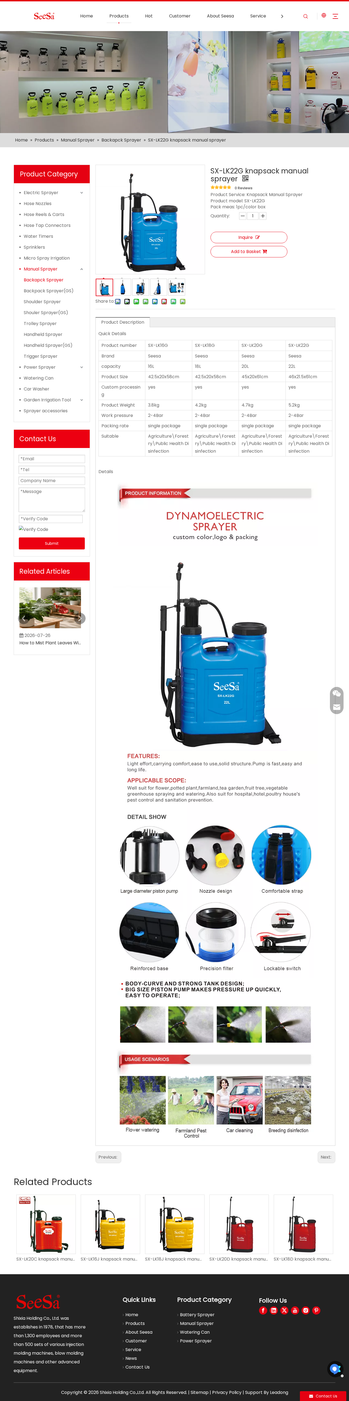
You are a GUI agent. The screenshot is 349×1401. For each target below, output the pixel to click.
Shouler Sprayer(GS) (46, 312)
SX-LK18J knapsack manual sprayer (110, 1259)
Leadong (279, 1392)
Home (86, 16)
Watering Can (38, 378)
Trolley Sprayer (40, 323)
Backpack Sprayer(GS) (49, 291)
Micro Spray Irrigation (47, 258)
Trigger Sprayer (41, 356)
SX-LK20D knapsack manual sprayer (174, 1259)
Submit (52, 543)
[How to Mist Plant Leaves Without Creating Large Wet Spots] (50, 628)
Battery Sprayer (197, 1315)
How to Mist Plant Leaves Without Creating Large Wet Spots (50, 643)
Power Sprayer (40, 367)
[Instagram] (306, 1310)
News (131, 1358)
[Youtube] (295, 1310)
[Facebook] (263, 1310)
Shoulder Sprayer (42, 302)
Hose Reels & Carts (44, 214)
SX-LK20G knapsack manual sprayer (303, 1259)
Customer (180, 16)
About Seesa (220, 16)
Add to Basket (246, 251)
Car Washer (36, 389)
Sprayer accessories (46, 411)
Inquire (245, 237)
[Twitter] (284, 1310)
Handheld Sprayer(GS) (48, 345)
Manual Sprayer (41, 269)
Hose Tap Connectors (47, 225)
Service (258, 16)
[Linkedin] (274, 1310)
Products (119, 16)
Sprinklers (34, 247)
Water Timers (38, 236)
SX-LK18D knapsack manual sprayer (238, 1259)
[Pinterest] (316, 1310)
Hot (149, 16)
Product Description (122, 322)
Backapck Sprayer (44, 280)
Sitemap (200, 1392)
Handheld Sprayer (43, 334)
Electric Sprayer (41, 193)
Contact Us (137, 1367)
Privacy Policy (227, 1392)
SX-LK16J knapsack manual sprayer (45, 1259)
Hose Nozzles (38, 203)
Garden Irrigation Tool (47, 400)
